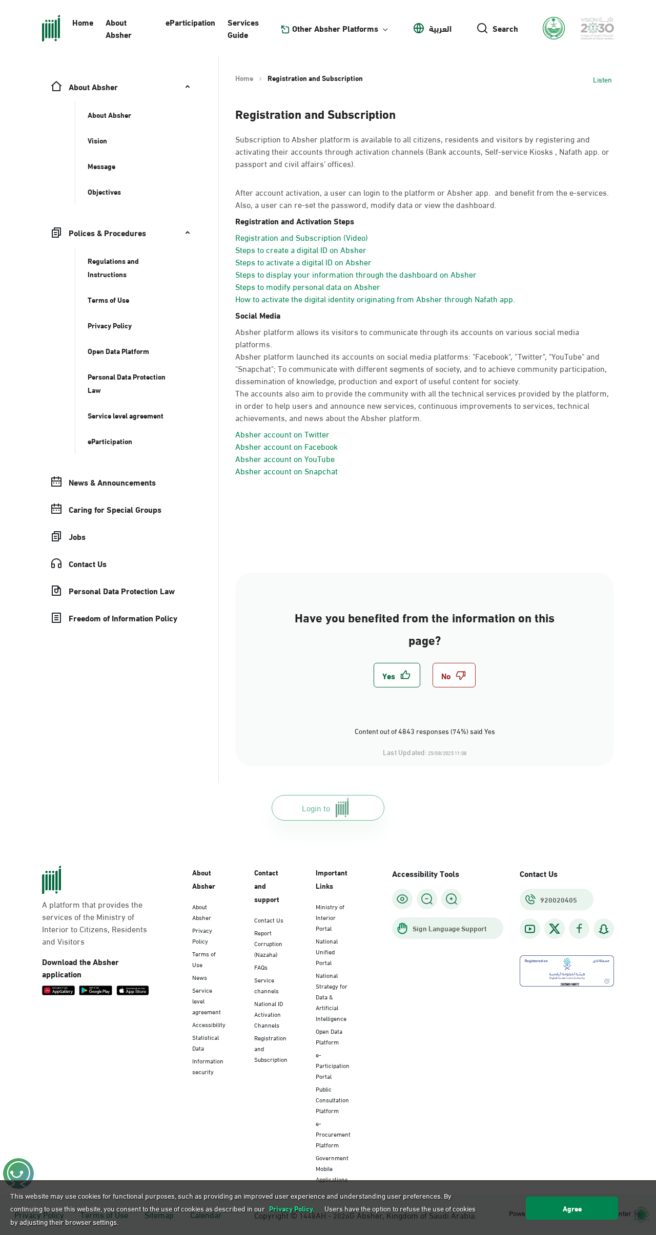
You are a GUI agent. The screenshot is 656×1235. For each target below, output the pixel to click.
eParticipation (190, 21)
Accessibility (208, 1024)
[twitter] (554, 929)
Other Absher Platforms (335, 28)
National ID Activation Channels (268, 1013)
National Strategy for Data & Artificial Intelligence (331, 996)
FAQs (261, 966)
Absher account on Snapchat (286, 470)
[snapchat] (604, 929)
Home (82, 21)
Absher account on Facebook (286, 445)
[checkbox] (397, 675)
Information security (207, 1066)
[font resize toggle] (427, 899)
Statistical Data (205, 1042)
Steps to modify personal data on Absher (307, 286)
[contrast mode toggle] (402, 899)
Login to (316, 807)
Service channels (266, 985)
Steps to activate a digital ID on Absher (303, 261)
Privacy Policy (202, 935)
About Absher (119, 27)
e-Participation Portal (333, 1065)
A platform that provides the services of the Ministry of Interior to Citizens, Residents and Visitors (94, 922)
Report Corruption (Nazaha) (268, 943)
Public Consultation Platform (332, 1099)
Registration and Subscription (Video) (301, 236)
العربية (440, 28)
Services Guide (243, 27)
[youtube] (530, 929)
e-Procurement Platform (333, 1133)
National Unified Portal (327, 951)
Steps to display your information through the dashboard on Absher (356, 273)
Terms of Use (204, 959)
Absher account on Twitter (282, 433)
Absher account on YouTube (285, 458)
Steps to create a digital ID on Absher (300, 249)
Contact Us (268, 919)
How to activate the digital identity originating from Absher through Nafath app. (375, 298)
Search (505, 28)
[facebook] (579, 929)
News (199, 976)
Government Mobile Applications (332, 1168)
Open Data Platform (329, 1036)
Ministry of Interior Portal (330, 917)
